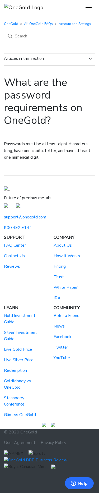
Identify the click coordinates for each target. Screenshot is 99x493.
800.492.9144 (18, 228)
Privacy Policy (53, 443)
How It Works (67, 256)
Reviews (12, 266)
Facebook (63, 337)
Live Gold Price (18, 349)
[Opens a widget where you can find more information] (79, 483)
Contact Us (14, 256)
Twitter (61, 347)
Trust (59, 277)
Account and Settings (75, 24)
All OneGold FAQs (38, 24)
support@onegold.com (25, 217)
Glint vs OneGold (20, 415)
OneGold (11, 24)
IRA (57, 298)
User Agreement (19, 443)
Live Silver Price (19, 360)
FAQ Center (15, 245)
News (59, 326)
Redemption (15, 370)
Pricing (60, 266)
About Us (63, 245)
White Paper (66, 287)
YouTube (62, 358)
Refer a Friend (66, 316)
